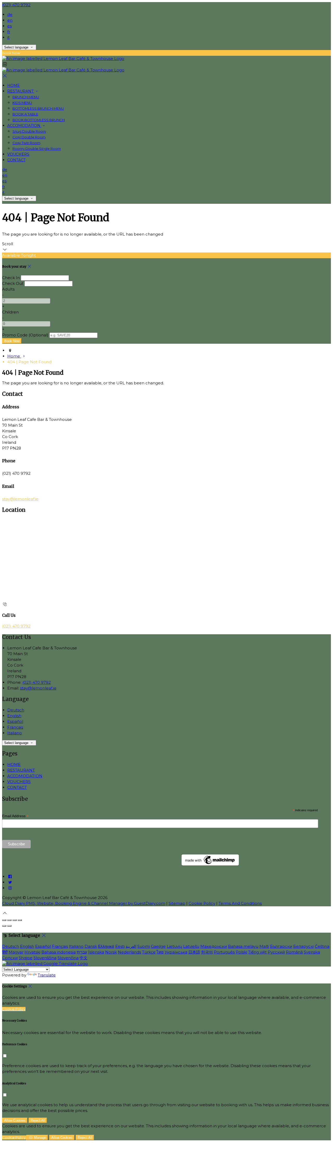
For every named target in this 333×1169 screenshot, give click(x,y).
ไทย (160, 952)
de (9, 14)
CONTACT (16, 160)
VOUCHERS (18, 154)
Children (10, 312)
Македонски (213, 946)
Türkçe (149, 952)
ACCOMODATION (24, 125)
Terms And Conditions (240, 903)
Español (15, 721)
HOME (13, 85)
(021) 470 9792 (16, 4)
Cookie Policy (202, 903)
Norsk (111, 952)
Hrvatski (32, 952)
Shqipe (26, 957)
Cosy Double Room (29, 137)
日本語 (194, 952)
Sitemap (177, 903)
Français (15, 727)
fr (8, 31)
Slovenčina (68, 957)
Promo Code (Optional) (25, 335)
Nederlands (129, 952)
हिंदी (5, 952)
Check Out (12, 283)
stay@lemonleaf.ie (20, 498)
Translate (47, 975)
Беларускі (303, 946)
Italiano (14, 732)
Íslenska (96, 952)
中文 (83, 957)
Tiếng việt (257, 952)
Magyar (16, 952)
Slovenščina (45, 957)
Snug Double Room (29, 131)
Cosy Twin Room (26, 143)
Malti (264, 946)
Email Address (15, 816)
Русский (276, 952)
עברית (82, 952)
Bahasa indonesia (58, 952)
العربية (131, 946)
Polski (241, 952)
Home (14, 356)
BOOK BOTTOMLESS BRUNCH (38, 120)
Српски (10, 957)
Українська (176, 952)
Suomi (143, 946)
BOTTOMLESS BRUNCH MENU (38, 108)
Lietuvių (174, 946)
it (8, 37)
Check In (11, 277)
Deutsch (15, 709)
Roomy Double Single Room (36, 148)
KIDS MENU (22, 103)
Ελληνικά (106, 946)
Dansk (91, 946)
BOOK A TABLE (25, 114)
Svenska (312, 952)
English (14, 715)
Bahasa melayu (243, 946)
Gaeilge (158, 946)
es (9, 25)
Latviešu (191, 946)
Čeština (322, 946)
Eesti (120, 946)
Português (224, 952)
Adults (8, 289)
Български (281, 946)
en (9, 20)
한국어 (207, 952)
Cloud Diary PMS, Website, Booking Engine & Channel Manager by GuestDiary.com (83, 903)
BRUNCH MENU (25, 97)
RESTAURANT (20, 91)
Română (294, 952)
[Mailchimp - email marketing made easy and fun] (210, 864)
